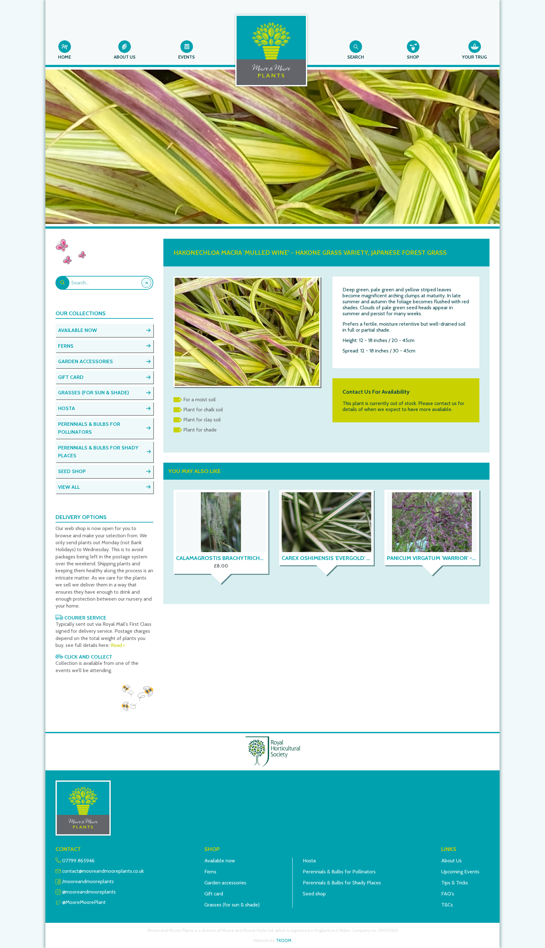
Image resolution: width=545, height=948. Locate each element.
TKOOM (283, 940)
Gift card (213, 894)
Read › (118, 645)
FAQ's (447, 894)
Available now (219, 861)
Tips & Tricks (454, 883)
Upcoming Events (460, 872)
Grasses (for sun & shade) (232, 905)
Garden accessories (225, 883)
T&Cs (447, 905)
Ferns (210, 872)
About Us (451, 861)
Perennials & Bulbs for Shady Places (342, 883)
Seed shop (314, 894)
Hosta (309, 861)
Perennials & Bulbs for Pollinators (339, 872)
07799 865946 (78, 861)
